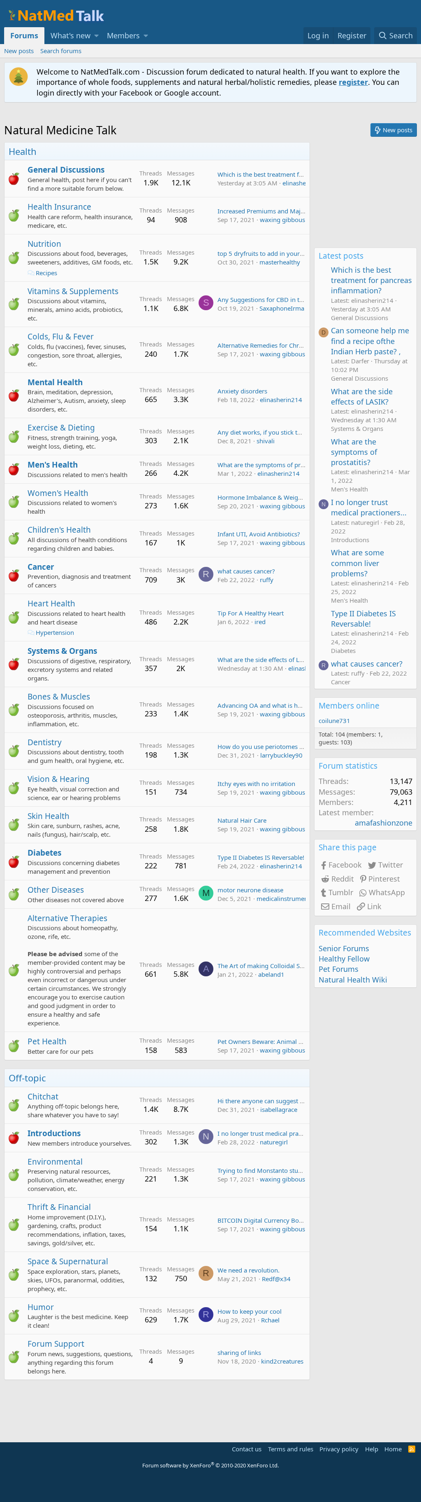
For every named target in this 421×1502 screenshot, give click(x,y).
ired (260, 622)
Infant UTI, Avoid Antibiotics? (258, 534)
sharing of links (239, 1352)
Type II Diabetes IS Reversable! (260, 857)
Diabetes (44, 852)
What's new (70, 35)
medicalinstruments (285, 898)
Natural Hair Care (241, 820)
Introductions (54, 1133)
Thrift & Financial (59, 1207)
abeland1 (271, 974)
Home (393, 1449)
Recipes (46, 273)
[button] (96, 35)
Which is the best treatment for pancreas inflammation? (296, 174)
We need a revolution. (248, 1270)
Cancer (41, 566)
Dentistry (45, 742)
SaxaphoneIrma (281, 308)
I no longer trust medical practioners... (271, 1133)
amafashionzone (383, 823)
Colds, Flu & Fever (61, 336)
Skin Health (48, 816)
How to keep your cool (249, 1311)
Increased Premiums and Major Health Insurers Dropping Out (305, 211)
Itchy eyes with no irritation (256, 783)
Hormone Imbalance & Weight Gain (268, 497)
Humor (41, 1307)
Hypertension (55, 632)
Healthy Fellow (344, 959)
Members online (349, 705)
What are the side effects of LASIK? (266, 659)
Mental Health (55, 382)
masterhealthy (279, 262)
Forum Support (56, 1343)
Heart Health (51, 603)
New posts (19, 51)
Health (23, 151)
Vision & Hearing (59, 779)
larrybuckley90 (281, 755)
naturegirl (274, 1142)
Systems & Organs (62, 651)
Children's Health (59, 529)
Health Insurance (59, 206)
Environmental (55, 1161)
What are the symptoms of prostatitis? (271, 465)
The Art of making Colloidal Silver (264, 966)
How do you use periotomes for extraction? (278, 746)
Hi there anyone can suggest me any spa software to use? (298, 1101)
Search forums (60, 51)
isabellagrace (278, 1109)
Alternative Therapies (67, 918)
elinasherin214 (303, 183)
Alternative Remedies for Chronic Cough (274, 345)
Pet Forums (339, 969)
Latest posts (341, 255)
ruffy (266, 580)
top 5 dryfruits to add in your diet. (265, 253)
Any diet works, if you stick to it (261, 432)
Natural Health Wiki (353, 980)
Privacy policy (339, 1449)
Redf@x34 (276, 1279)
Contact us (246, 1449)
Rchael (270, 1320)
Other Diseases (56, 889)
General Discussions (66, 169)
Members (123, 35)
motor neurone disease (250, 890)
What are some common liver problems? (357, 562)
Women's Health (58, 493)
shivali (266, 441)
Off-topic (27, 1078)
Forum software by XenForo (210, 1465)
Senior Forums (344, 948)
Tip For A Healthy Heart (250, 613)
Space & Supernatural (68, 1261)
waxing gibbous (282, 219)
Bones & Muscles (59, 696)
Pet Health (47, 1041)
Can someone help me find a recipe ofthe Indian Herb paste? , (370, 340)
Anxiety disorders (242, 391)
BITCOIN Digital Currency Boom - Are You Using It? (289, 1220)
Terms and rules (290, 1449)
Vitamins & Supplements (73, 291)
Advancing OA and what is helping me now (278, 705)
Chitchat (43, 1096)
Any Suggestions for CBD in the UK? (268, 299)
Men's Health (53, 464)
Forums (24, 35)
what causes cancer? (246, 571)
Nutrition (44, 244)
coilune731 (334, 720)
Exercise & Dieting (61, 427)
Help (371, 1449)
